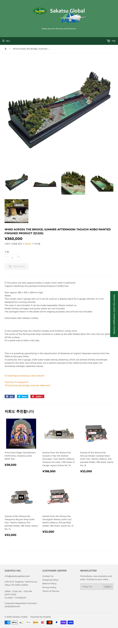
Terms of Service (50, 591)
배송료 (28, 243)
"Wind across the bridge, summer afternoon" (28, 385)
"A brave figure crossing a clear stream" (25, 375)
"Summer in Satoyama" (16, 382)
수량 (7, 251)
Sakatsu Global (20, 617)
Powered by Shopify (40, 617)
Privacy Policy (49, 587)
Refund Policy (49, 583)
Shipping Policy (50, 580)
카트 (113, 41)
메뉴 (8, 41)
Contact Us (47, 576)
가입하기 (107, 586)
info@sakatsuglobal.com (17, 576)
